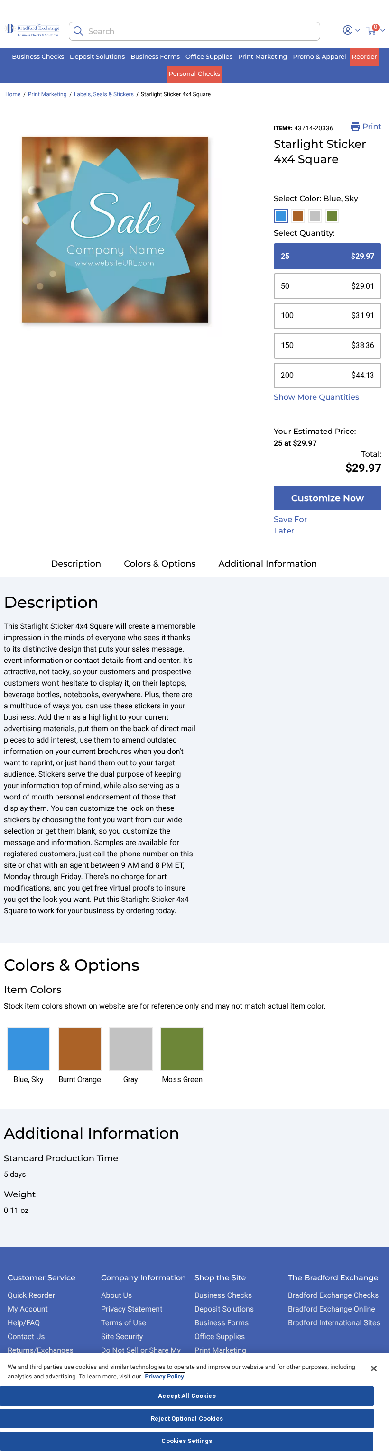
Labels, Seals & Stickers (104, 94)
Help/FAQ (24, 1322)
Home (12, 94)
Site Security (122, 1336)
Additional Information (268, 564)
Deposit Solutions (224, 1308)
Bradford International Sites (334, 1322)
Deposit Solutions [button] (97, 57)
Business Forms (221, 1322)
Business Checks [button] (38, 57)
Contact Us (26, 1336)
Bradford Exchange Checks (333, 1295)
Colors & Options (159, 564)
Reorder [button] (364, 57)
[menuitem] (38, 57)
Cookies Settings (186, 1440)
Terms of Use (123, 1322)
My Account (28, 1308)
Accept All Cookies (186, 1395)
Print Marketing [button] (262, 57)
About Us (116, 1295)
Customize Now (327, 498)
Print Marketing (47, 94)
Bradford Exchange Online (331, 1308)
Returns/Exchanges (41, 1350)
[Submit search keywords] (78, 31)
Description (76, 564)
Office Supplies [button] (208, 57)
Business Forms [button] (155, 57)
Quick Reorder (31, 1295)
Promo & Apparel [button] (319, 57)
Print (371, 126)
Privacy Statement (131, 1308)
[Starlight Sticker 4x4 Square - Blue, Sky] (115, 229)
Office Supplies (219, 1336)
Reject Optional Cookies (187, 1418)
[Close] (373, 1368)
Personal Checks (195, 74)
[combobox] (195, 31)
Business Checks (223, 1295)
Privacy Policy (164, 1376)
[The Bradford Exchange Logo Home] (32, 29)
